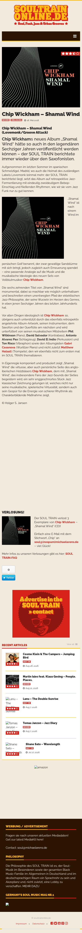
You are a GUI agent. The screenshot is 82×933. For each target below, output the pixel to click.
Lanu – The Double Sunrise (40, 698)
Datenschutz (38, 924)
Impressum (21, 924)
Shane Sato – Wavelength (43, 744)
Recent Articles (14, 645)
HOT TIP (26, 662)
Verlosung (16, 120)
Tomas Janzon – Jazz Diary (40, 723)
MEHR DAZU (31, 886)
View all (70, 644)
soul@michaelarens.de (32, 847)
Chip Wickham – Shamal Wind (41, 114)
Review (5, 120)
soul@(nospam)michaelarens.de (56, 542)
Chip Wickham (16, 138)
